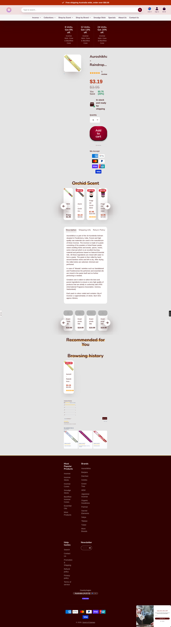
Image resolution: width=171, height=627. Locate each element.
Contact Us (134, 17)
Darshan (84, 476)
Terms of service (67, 583)
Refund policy (67, 570)
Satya (83, 517)
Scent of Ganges (88, 622)
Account (157, 9)
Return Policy (99, 230)
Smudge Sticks (67, 491)
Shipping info (85, 230)
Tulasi (83, 525)
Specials (112, 17)
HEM (83, 490)
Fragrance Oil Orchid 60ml (91, 204)
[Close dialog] (170, 606)
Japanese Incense (85, 495)
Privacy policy (67, 576)
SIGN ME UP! (162, 618)
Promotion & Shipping (68, 562)
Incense (35, 17)
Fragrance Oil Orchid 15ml (102, 204)
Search (67, 550)
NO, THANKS (162, 621)
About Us (122, 17)
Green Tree (83, 485)
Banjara (84, 472)
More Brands (84, 530)
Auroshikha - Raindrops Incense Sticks (69, 377)
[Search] (140, 10)
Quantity (93, 115)
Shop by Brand (82, 17)
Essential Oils (67, 507)
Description (71, 230)
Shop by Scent (64, 17)
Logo (9, 10)
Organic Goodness (85, 501)
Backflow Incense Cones (67, 499)
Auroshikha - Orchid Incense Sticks (79, 204)
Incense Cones (67, 485)
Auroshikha (86, 468)
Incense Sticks (67, 478)
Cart (164, 9)
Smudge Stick (100, 17)
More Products (67, 513)
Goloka (84, 480)
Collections (48, 17)
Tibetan (84, 521)
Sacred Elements (85, 512)
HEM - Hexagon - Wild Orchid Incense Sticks (68, 204)
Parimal (84, 507)
